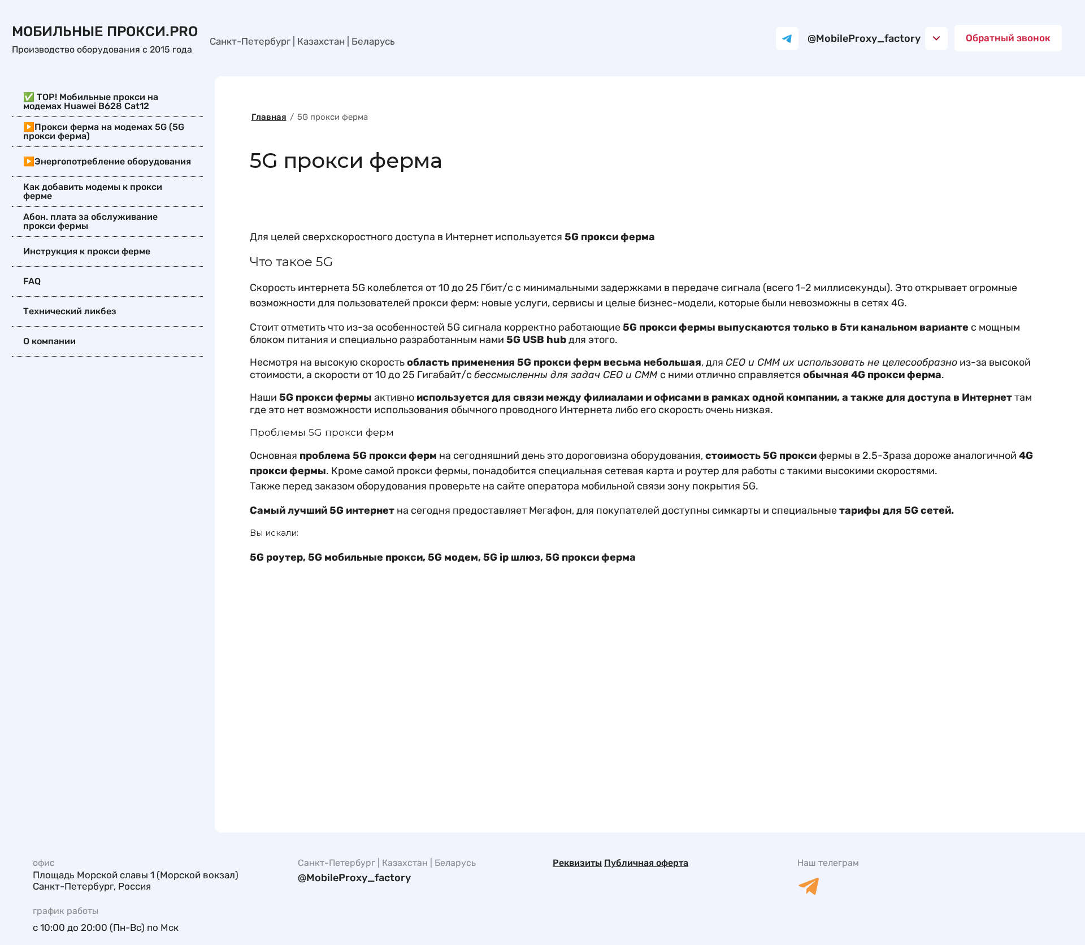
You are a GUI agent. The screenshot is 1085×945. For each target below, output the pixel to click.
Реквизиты (577, 862)
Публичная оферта (646, 862)
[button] (1008, 38)
